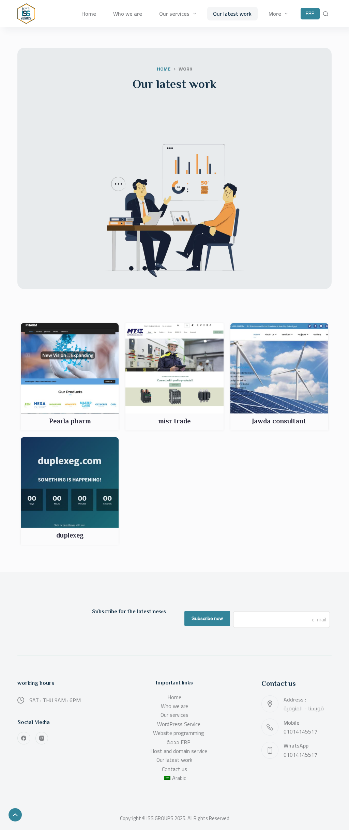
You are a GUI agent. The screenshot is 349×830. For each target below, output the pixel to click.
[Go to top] (15, 814)
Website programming (178, 733)
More (275, 14)
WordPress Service (178, 724)
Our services (174, 14)
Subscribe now (207, 618)
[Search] (325, 13)
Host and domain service (178, 751)
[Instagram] (41, 738)
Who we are (127, 14)
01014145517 (300, 731)
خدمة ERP (179, 742)
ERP (310, 13)
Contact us (174, 769)
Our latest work (232, 14)
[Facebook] (23, 738)
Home (88, 14)
